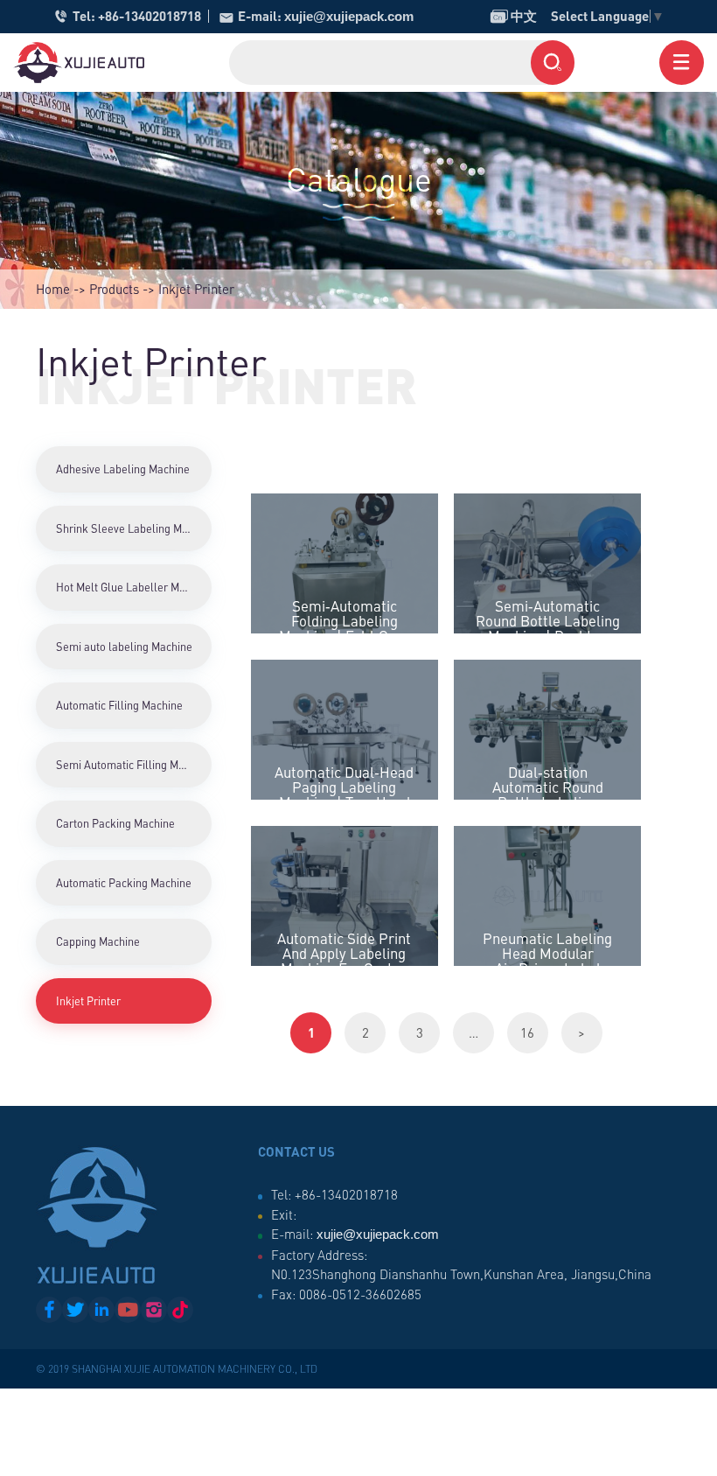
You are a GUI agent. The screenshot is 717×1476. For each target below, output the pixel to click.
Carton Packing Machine (115, 823)
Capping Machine (98, 941)
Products (114, 288)
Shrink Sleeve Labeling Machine (134, 528)
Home (53, 288)
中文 (514, 15)
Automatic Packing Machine (123, 883)
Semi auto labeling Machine (124, 647)
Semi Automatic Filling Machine (133, 765)
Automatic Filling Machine (119, 705)
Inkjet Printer (88, 1001)
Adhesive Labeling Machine (123, 469)
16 (527, 1032)
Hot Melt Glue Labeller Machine (134, 587)
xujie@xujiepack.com (349, 16)
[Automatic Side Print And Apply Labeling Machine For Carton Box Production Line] (344, 896)
